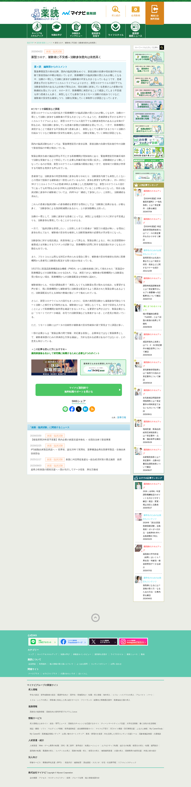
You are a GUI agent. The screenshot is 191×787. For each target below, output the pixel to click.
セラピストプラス (50, 674)
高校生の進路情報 (37, 712)
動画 (143, 654)
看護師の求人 (48, 751)
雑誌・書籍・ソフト (38, 729)
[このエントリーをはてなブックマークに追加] (85, 411)
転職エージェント (92, 746)
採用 (68, 778)
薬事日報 (121, 417)
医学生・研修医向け (78, 695)
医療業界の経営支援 (133, 751)
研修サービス (35, 762)
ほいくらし (83, 674)
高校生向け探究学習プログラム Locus (61, 712)
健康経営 (77, 762)
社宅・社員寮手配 (109, 762)
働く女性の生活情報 (148, 723)
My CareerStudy (156, 729)
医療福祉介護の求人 (122, 700)
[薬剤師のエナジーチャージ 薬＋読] (45, 14)
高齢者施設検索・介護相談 (150, 734)
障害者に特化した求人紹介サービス (64, 700)
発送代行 (68, 762)
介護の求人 (118, 751)
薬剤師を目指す (101, 654)
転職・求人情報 (95, 695)
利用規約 (42, 664)
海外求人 (106, 695)
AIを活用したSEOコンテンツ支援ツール (120, 734)
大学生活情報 (132, 723)
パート (150, 695)
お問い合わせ (116, 664)
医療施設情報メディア (51, 734)
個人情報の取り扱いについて (61, 664)
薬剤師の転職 (35, 751)
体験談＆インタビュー (82, 654)
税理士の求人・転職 (141, 746)
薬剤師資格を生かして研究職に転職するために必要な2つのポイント (65, 353)
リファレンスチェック (127, 762)
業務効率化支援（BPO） (53, 762)
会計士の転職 (125, 746)
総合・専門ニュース (58, 723)
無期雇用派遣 (106, 751)
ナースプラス (33, 674)
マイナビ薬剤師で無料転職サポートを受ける (78, 389)
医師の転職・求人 (79, 751)
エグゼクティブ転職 (110, 746)
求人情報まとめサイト (39, 723)
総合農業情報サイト (85, 729)
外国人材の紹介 (150, 751)
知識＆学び (65, 654)
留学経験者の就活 (48, 695)
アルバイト (140, 695)
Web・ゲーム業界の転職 (49, 746)
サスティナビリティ (56, 778)
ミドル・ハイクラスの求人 (123, 695)
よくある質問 (82, 664)
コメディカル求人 (63, 751)
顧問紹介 (154, 746)
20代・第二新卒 (67, 746)
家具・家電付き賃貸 (94, 734)
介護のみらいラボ (68, 674)
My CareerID (35, 734)
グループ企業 (77, 778)
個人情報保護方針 (92, 778)
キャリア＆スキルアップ (47, 654)
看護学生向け (62, 695)
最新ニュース (132, 654)
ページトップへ (95, 618)
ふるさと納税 (142, 729)
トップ (31, 654)
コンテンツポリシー (99, 664)
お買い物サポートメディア (73, 734)
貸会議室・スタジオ (91, 762)
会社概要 (33, 778)
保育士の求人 (94, 751)
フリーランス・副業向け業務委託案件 (96, 700)
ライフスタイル (117, 654)
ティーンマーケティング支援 (113, 723)
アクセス (42, 778)
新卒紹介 (79, 746)
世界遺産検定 (70, 729)
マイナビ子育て (102, 729)
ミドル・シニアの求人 (39, 700)
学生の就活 (34, 695)
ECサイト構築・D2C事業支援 (122, 729)
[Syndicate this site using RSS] (92, 411)
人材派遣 (33, 746)
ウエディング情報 (55, 729)
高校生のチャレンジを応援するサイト (83, 723)
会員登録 (32, 664)
